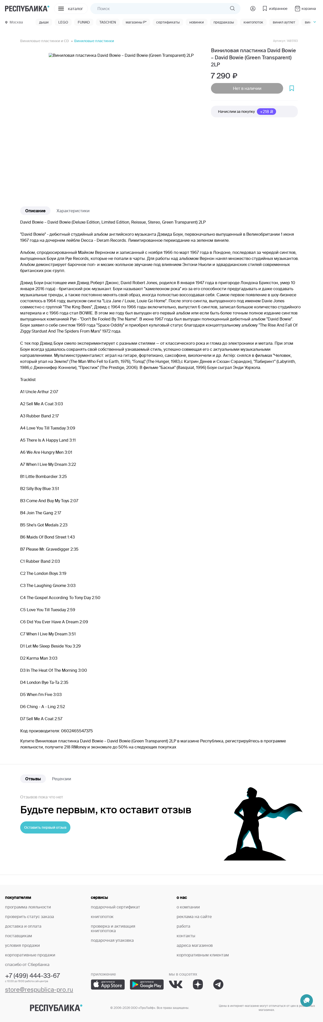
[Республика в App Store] (108, 984)
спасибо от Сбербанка (27, 964)
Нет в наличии (247, 88)
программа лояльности (28, 907)
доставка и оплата (23, 926)
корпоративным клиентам (203, 955)
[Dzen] (198, 984)
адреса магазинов (195, 945)
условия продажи (22, 945)
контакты (186, 935)
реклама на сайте (194, 916)
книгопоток (102, 916)
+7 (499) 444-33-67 (32, 975)
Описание (35, 210)
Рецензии (61, 778)
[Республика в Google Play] (147, 984)
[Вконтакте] (176, 984)
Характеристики (73, 210)
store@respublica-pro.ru (39, 989)
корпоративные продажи (30, 955)
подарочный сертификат (115, 907)
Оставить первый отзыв (45, 827)
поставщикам (18, 935)
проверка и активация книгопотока (113, 928)
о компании (188, 907)
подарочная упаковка (112, 940)
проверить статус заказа (29, 916)
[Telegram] (218, 984)
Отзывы (33, 778)
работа (183, 926)
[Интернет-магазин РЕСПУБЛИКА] (27, 8)
